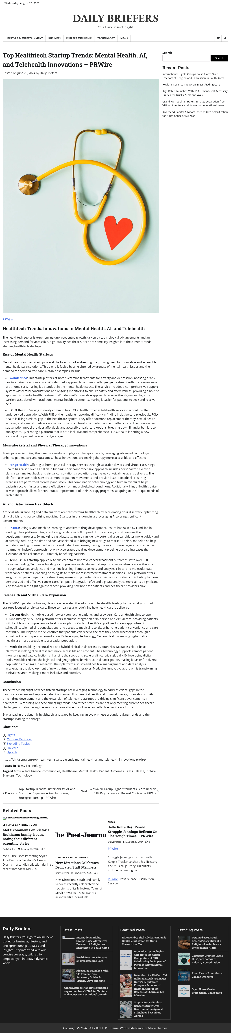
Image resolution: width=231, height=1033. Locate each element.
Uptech (12, 752)
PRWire (151, 771)
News (124, 38)
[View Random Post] (218, 38)
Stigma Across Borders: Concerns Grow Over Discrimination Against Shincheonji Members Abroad (148, 1009)
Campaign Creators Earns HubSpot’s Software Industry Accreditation (207, 959)
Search (167, 53)
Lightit (11, 735)
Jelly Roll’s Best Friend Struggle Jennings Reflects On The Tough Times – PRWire (132, 831)
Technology (106, 38)
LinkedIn (12, 748)
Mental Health (88, 771)
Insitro (14, 528)
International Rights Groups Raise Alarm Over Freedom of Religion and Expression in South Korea (92, 942)
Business (54, 38)
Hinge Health (19, 465)
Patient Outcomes (111, 771)
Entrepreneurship (79, 38)
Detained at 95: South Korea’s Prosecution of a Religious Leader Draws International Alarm (206, 942)
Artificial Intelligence (27, 771)
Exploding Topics (18, 744)
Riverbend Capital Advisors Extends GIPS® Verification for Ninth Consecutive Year (144, 941)
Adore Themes (157, 1028)
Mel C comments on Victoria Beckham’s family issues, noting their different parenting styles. (26, 837)
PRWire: (8, 319)
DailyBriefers (48, 73)
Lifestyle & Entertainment (24, 38)
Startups (8, 775)
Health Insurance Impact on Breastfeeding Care (191, 84)
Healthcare (69, 771)
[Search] (224, 38)
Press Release (134, 771)
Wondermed (18, 378)
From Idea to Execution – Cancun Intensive (207, 975)
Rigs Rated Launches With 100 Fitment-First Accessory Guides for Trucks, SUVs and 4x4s (92, 975)
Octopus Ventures (19, 739)
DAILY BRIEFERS (115, 18)
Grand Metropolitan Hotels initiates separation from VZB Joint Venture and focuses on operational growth (86, 991)
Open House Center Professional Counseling (207, 990)
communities (51, 771)
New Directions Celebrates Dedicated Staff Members (77, 864)
